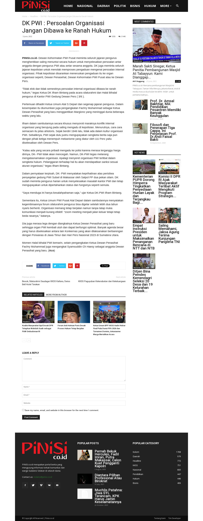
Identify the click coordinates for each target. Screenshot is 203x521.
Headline (34, 16)
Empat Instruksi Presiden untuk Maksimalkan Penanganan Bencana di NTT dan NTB (144, 236)
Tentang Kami (160, 518)
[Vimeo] (41, 485)
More (164, 6)
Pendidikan (138, 474)
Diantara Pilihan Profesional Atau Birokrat (108, 478)
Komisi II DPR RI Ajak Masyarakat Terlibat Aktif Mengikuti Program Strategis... (169, 186)
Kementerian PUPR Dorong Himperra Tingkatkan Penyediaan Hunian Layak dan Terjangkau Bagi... (143, 189)
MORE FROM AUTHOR (56, 295)
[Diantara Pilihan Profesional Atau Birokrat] (84, 479)
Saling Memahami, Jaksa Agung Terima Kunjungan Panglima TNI (169, 233)
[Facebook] (25, 485)
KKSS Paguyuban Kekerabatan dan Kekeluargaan (102, 281)
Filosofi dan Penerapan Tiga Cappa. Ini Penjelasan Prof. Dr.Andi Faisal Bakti (163, 132)
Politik (120, 6)
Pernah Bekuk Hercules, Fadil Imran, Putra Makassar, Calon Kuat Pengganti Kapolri (108, 458)
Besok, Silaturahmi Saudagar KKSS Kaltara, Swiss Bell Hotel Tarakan (46, 283)
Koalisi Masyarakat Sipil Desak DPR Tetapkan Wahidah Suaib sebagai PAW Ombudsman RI (37, 328)
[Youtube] (57, 485)
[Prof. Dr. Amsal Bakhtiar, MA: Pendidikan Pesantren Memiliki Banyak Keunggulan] (140, 104)
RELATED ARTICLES (33, 295)
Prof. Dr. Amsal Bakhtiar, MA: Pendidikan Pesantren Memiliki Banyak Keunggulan (165, 108)
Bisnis (135, 6)
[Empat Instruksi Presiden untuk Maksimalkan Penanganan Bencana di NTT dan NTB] (144, 215)
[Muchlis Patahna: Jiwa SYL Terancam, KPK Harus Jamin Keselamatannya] (84, 494)
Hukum (150, 6)
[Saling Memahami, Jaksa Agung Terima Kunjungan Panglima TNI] (169, 215)
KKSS (135, 465)
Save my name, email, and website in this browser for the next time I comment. (62, 410)
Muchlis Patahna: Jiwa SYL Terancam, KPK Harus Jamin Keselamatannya (108, 496)
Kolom (136, 452)
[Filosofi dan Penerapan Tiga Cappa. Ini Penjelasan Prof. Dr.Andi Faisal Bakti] (140, 128)
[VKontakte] (49, 485)
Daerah (103, 6)
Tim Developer (174, 518)
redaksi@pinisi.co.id (43, 477)
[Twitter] (33, 485)
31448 (123, 36)
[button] (177, 5)
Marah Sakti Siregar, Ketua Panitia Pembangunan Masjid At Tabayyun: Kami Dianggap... (156, 71)
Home (68, 6)
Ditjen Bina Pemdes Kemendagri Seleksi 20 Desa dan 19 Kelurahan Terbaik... (143, 281)
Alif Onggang (138, 81)
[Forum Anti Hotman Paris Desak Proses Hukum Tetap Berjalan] (74, 312)
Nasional (85, 6)
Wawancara (138, 61)
